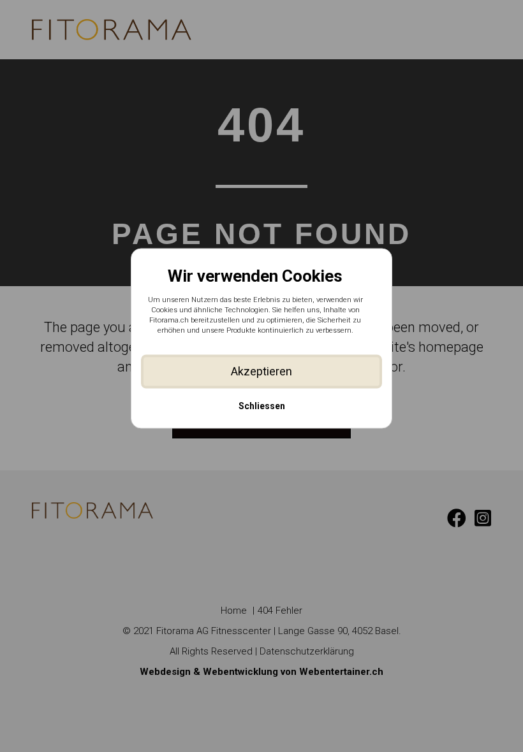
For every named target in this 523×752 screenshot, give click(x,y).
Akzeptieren (261, 371)
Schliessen (262, 406)
